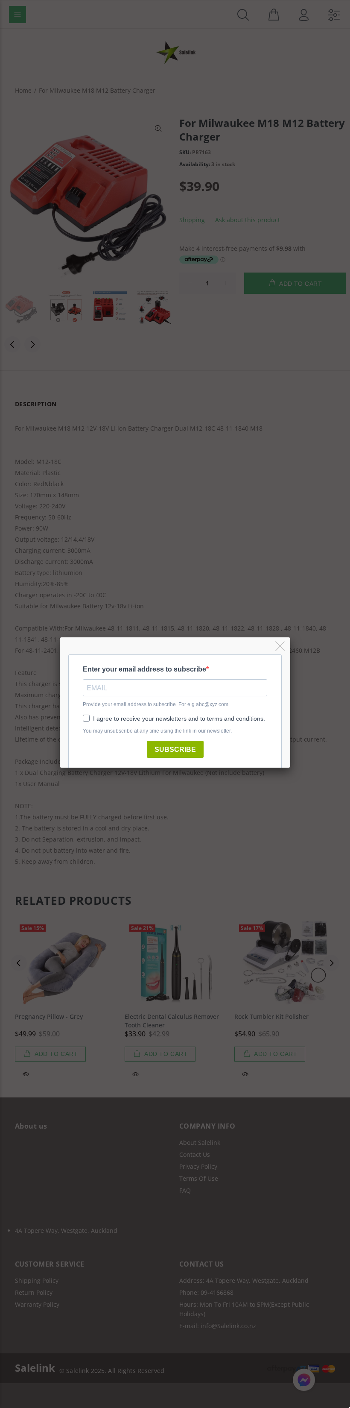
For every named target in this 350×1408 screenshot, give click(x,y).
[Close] (281, 646)
